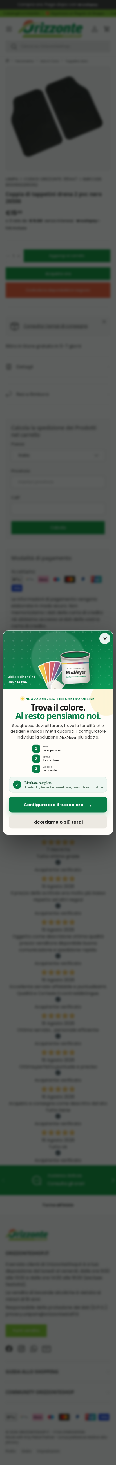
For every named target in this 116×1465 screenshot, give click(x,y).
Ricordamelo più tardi (58, 822)
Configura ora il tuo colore (58, 804)
